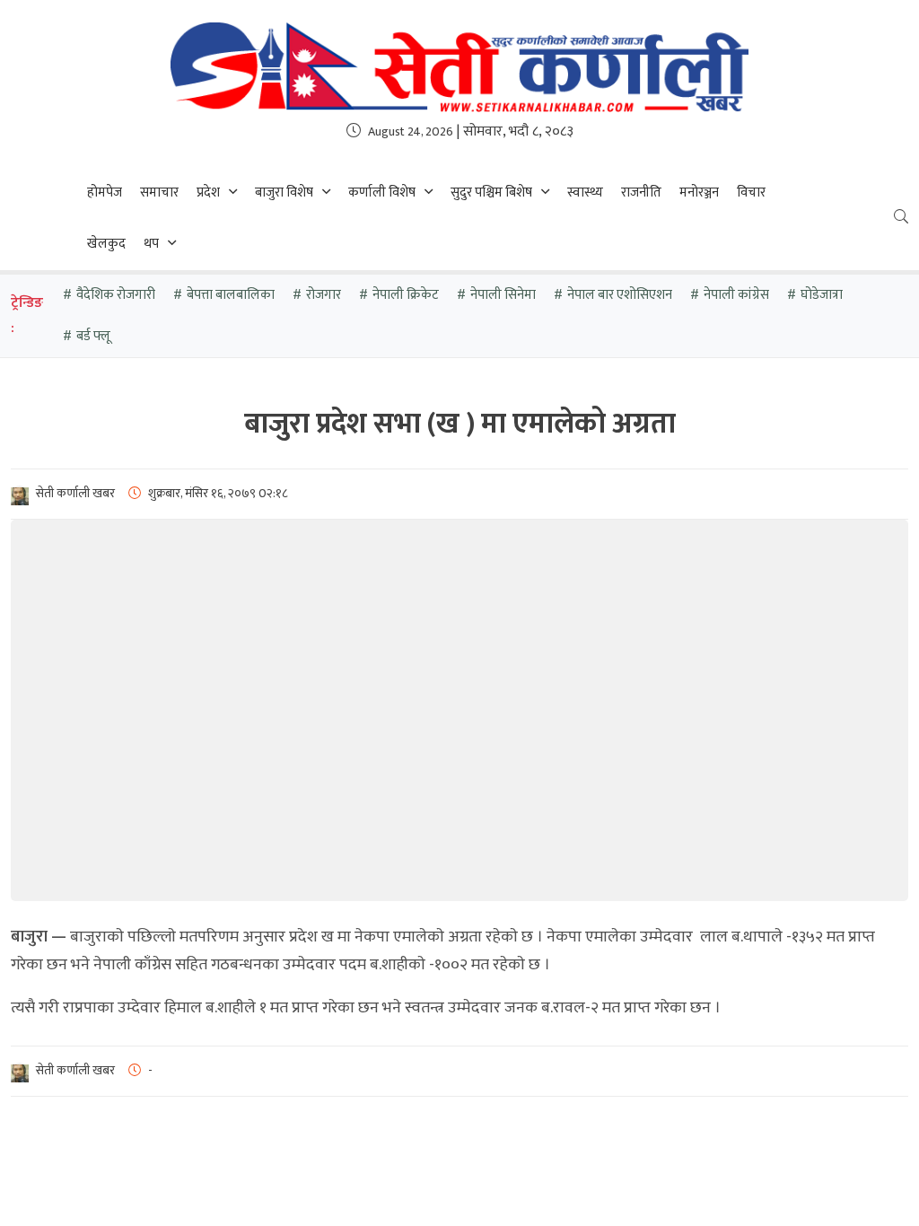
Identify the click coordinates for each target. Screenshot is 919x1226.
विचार (751, 192)
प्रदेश (208, 192)
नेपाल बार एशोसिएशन (619, 295)
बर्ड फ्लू (93, 336)
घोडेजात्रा (822, 295)
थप (151, 243)
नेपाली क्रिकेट (405, 295)
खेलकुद (106, 243)
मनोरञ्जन (699, 192)
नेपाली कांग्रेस (736, 295)
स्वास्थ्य (585, 192)
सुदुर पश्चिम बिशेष (491, 192)
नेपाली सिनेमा (503, 295)
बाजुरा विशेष (284, 192)
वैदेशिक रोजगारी (115, 295)
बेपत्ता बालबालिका (231, 295)
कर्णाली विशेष (382, 192)
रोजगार (323, 295)
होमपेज (104, 192)
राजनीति (641, 192)
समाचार (159, 192)
